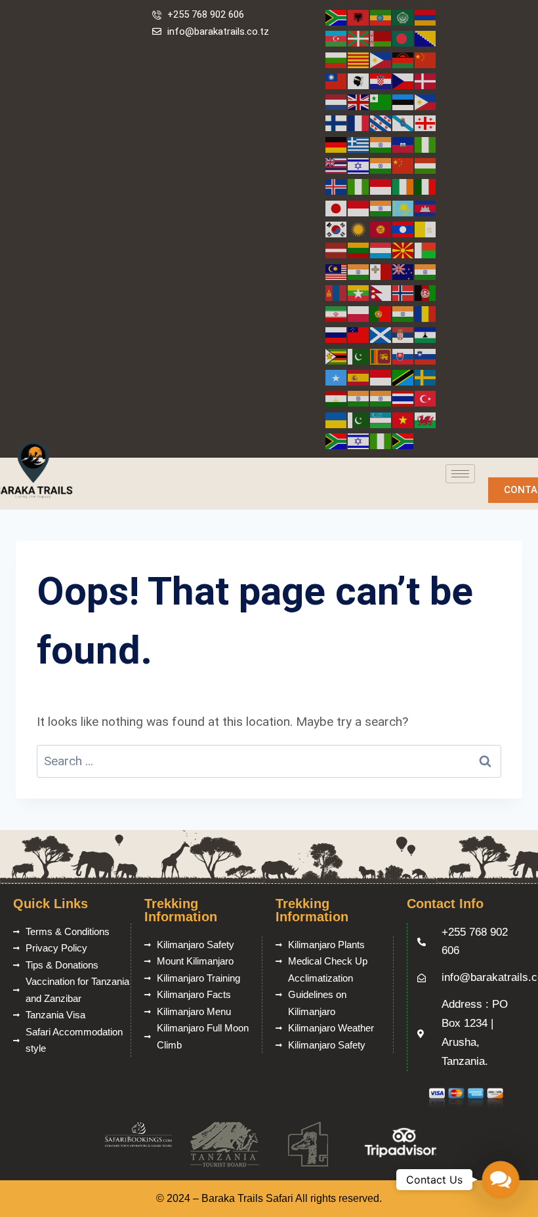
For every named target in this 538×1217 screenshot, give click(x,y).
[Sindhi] (359, 355)
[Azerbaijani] (336, 37)
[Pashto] (426, 292)
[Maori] (403, 271)
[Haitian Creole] (403, 143)
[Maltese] (381, 271)
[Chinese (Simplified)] (426, 59)
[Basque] (359, 37)
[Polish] (359, 313)
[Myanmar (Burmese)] (359, 292)
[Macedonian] (403, 249)
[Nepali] (381, 292)
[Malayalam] (359, 271)
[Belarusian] (381, 37)
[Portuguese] (381, 313)
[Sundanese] (381, 376)
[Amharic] (381, 16)
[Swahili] (403, 376)
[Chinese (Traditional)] (336, 80)
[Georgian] (426, 122)
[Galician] (403, 122)
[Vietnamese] (403, 419)
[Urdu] (359, 419)
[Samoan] (359, 334)
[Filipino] (426, 101)
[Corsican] (359, 80)
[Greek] (359, 143)
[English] (359, 101)
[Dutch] (336, 101)
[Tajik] (336, 397)
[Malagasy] (426, 249)
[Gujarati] (381, 143)
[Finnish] (336, 122)
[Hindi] (381, 164)
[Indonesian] (381, 185)
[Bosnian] (426, 37)
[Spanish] (359, 376)
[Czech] (403, 80)
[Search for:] (269, 760)
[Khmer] (426, 207)
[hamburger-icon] (460, 473)
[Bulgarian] (336, 59)
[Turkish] (426, 397)
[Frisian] (381, 122)
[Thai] (403, 397)
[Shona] (336, 355)
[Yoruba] (381, 440)
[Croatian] (381, 80)
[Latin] (426, 228)
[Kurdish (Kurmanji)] (359, 228)
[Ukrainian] (336, 419)
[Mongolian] (336, 292)
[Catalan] (359, 59)
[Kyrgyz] (381, 228)
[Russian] (336, 334)
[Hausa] (426, 143)
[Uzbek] (381, 419)
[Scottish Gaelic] (381, 334)
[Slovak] (403, 355)
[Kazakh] (403, 207)
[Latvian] (336, 249)
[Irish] (403, 185)
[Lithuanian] (359, 249)
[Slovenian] (426, 355)
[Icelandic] (336, 185)
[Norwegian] (403, 292)
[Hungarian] (426, 164)
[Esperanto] (381, 101)
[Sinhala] (381, 355)
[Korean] (336, 228)
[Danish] (426, 80)
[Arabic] (403, 16)
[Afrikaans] (336, 16)
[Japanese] (336, 207)
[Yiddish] (359, 440)
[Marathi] (426, 271)
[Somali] (336, 376)
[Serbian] (403, 334)
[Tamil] (359, 397)
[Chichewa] (403, 59)
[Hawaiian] (336, 164)
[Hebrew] (359, 164)
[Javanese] (359, 207)
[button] (500, 1179)
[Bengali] (403, 37)
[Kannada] (381, 207)
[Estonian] (403, 101)
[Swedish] (426, 376)
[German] (336, 143)
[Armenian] (426, 16)
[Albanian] (359, 16)
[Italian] (426, 185)
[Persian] (336, 313)
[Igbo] (359, 185)
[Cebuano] (381, 59)
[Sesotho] (426, 334)
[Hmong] (403, 164)
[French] (359, 122)
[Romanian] (426, 313)
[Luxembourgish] (381, 249)
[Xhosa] (336, 440)
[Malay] (336, 271)
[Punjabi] (403, 313)
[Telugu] (381, 397)
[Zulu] (403, 440)
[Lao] (403, 228)
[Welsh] (426, 419)
